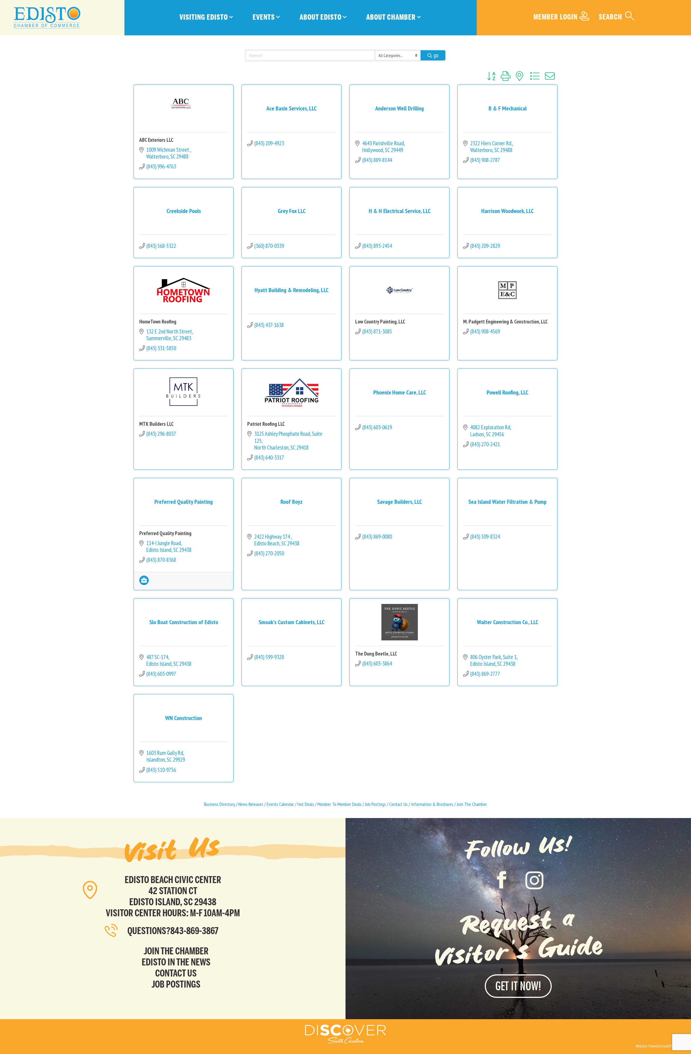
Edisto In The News (176, 962)
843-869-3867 (194, 930)
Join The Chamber (472, 804)
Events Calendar (280, 804)
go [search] (435, 55)
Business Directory (219, 804)
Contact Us (398, 804)
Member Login (555, 17)
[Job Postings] (144, 583)
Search (610, 17)
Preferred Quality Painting (165, 533)
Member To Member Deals (339, 804)
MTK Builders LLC (156, 424)
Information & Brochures (432, 804)
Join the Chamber (176, 951)
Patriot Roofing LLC (266, 424)
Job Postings (375, 804)
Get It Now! (518, 986)
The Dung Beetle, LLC (376, 653)
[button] (491, 76)
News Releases (250, 804)
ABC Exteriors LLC (156, 140)
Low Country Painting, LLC (380, 321)
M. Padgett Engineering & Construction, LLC (505, 321)
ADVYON (671, 1046)
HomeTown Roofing (157, 321)
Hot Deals (305, 804)
